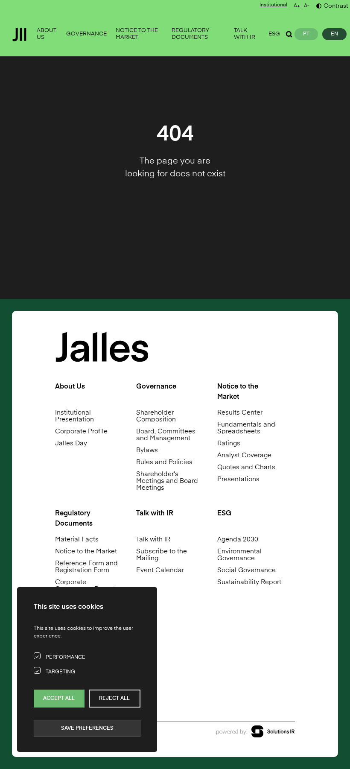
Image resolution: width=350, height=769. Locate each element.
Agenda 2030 (237, 539)
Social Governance (246, 570)
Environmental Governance (239, 554)
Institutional (273, 5)
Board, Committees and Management (165, 435)
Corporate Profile (81, 431)
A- (306, 6)
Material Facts (77, 539)
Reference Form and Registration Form (86, 566)
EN (334, 34)
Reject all (114, 698)
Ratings (228, 443)
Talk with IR (153, 539)
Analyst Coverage (244, 455)
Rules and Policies (164, 462)
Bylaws (147, 450)
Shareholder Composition (156, 416)
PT (306, 34)
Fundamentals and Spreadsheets (246, 428)
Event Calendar (160, 570)
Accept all (59, 698)
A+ (297, 6)
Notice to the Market (86, 551)
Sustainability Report (249, 582)
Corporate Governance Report (85, 585)
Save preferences (87, 728)
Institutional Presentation (74, 416)
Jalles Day (71, 443)
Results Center (239, 412)
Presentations (238, 479)
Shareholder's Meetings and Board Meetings (167, 481)
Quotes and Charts (246, 467)
